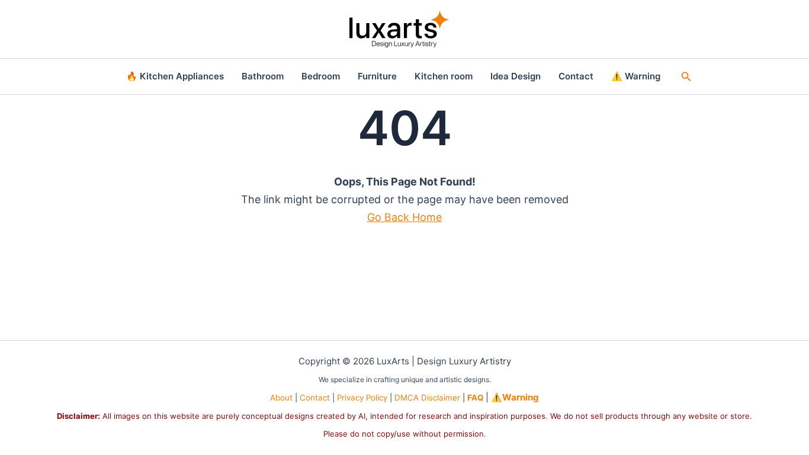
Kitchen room (444, 76)
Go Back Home (404, 217)
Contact (575, 76)
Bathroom (263, 76)
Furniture (377, 76)
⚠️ (515, 397)
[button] (686, 76)
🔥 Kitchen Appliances (175, 76)
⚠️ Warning (635, 76)
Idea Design (515, 76)
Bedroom (320, 76)
